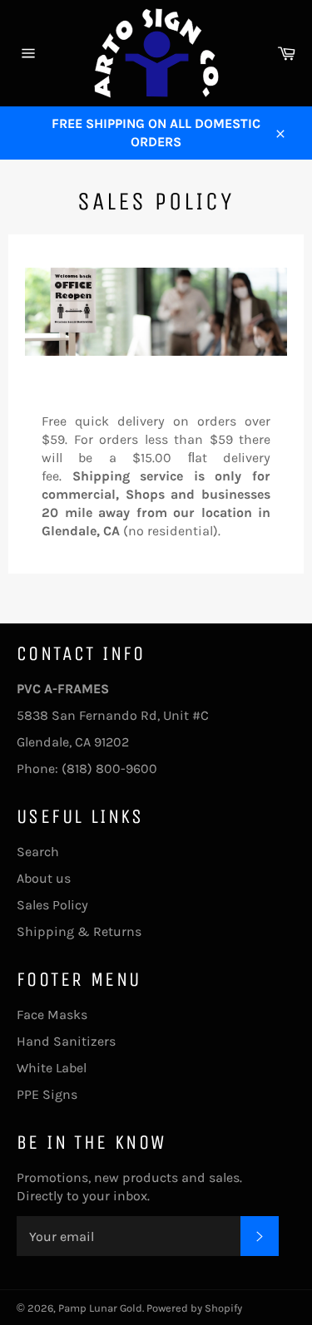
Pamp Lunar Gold (100, 1308)
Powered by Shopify (194, 1308)
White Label (52, 1068)
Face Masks (52, 1014)
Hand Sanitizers (66, 1041)
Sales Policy (52, 905)
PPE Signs (47, 1094)
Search (38, 852)
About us (44, 878)
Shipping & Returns (79, 931)
